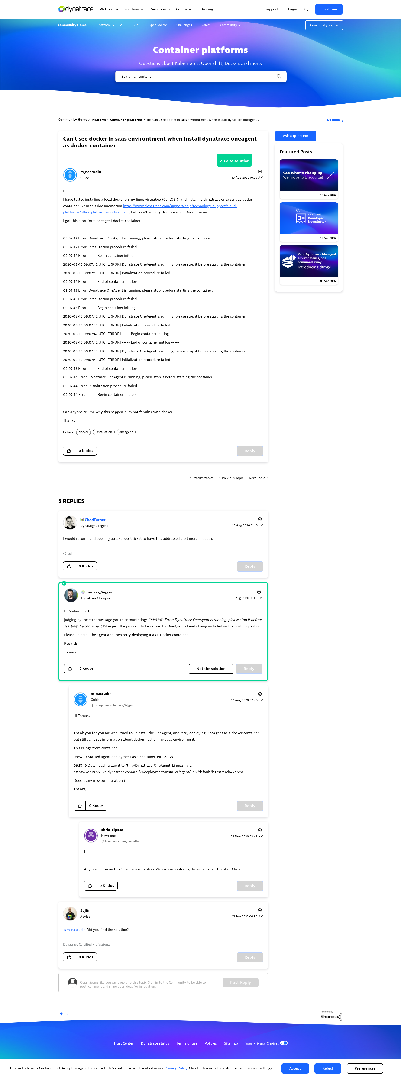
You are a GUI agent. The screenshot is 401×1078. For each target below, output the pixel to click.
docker (83, 432)
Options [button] (333, 120)
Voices (205, 25)
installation (103, 432)
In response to (114, 705)
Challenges (184, 25)
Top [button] (66, 1014)
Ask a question (295, 136)
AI (121, 25)
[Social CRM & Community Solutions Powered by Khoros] (331, 1015)
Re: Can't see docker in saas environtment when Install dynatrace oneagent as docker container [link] (216, 120)
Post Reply (240, 982)
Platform (104, 25)
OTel (136, 25)
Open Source (158, 25)
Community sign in (324, 25)
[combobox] (200, 76)
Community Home (72, 25)
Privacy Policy (176, 1068)
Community (228, 25)
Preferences (365, 1068)
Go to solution (236, 161)
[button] (295, 1068)
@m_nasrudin (74, 929)
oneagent (126, 432)
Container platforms (126, 120)
